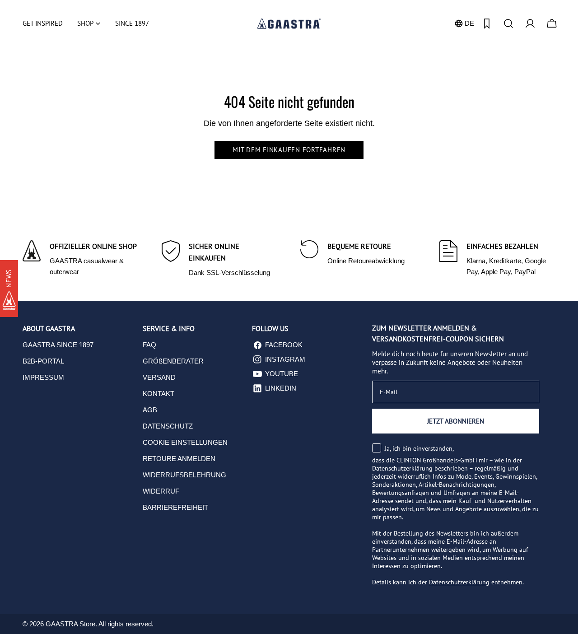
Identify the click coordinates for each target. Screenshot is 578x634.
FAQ (149, 345)
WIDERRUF (161, 491)
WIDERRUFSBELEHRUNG (184, 475)
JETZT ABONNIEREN (455, 421)
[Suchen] (508, 23)
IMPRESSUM (43, 377)
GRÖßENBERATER (173, 361)
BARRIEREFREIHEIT (175, 507)
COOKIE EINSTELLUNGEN (185, 442)
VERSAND (159, 377)
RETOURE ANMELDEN (179, 458)
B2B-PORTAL (43, 361)
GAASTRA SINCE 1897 (58, 345)
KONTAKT (158, 393)
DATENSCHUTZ (168, 426)
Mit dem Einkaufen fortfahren (289, 149)
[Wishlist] (487, 23)
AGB (150, 410)
